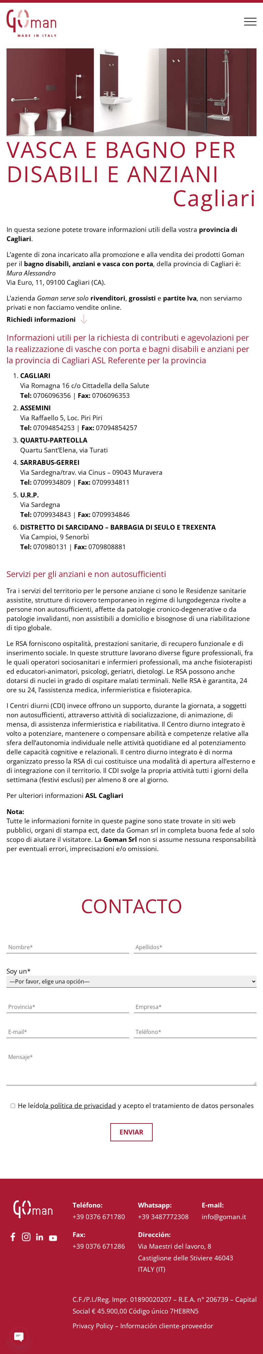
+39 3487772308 (163, 1216)
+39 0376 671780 (99, 1216)
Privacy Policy (93, 1325)
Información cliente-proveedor (166, 1325)
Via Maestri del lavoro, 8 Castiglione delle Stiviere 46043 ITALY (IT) (185, 1257)
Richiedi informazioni (41, 319)
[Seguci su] (13, 1241)
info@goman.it (224, 1216)
